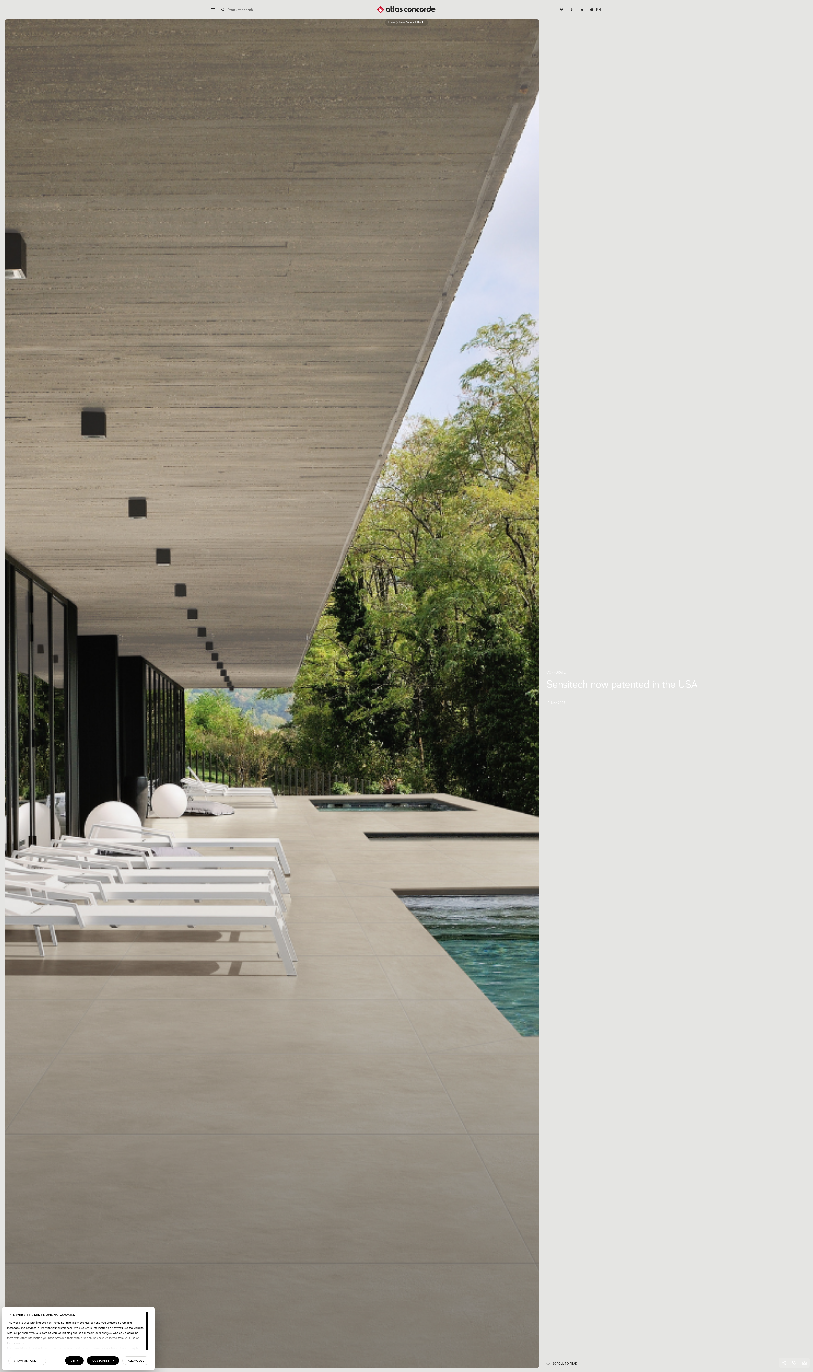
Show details (25, 1360)
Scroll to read (564, 1363)
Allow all (136, 1360)
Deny (74, 1360)
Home (391, 22)
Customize (100, 1360)
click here (110, 1348)
